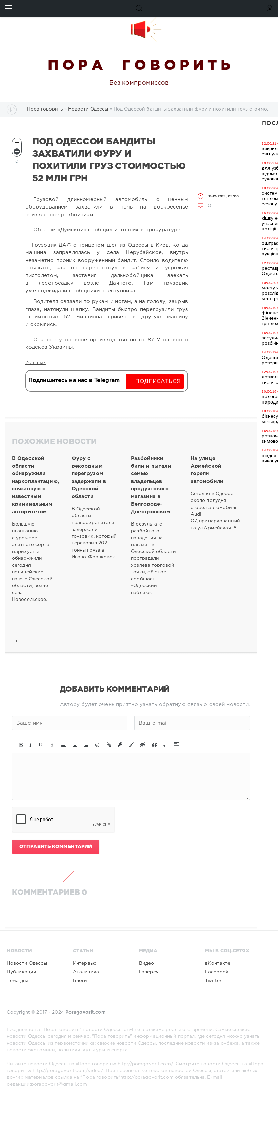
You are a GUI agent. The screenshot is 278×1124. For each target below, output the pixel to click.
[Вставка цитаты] (154, 744)
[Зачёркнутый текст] (52, 744)
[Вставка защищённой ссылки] (120, 744)
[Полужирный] (21, 744)
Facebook (217, 972)
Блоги (80, 981)
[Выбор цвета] (131, 744)
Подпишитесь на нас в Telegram (74, 380)
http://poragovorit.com (147, 1077)
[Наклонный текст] (30, 744)
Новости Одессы (27, 963)
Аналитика (86, 972)
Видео (146, 963)
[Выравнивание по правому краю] (86, 744)
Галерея (149, 972)
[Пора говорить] (139, 29)
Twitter (213, 981)
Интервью (84, 963)
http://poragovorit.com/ (145, 1064)
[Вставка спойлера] (176, 744)
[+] (16, 142)
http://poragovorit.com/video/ (68, 1071)
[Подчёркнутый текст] (40, 744)
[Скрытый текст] (142, 744)
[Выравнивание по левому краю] (64, 744)
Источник (35, 363)
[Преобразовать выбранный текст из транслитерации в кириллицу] (165, 744)
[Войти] (269, 8)
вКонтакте (217, 963)
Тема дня (17, 981)
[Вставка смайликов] (97, 744)
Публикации (21, 972)
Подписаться (157, 381)
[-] (16, 151)
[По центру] (75, 744)
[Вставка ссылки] (109, 744)
